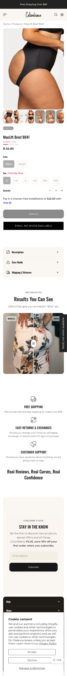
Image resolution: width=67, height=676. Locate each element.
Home (7, 24)
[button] (33, 225)
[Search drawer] (56, 14)
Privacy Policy (48, 643)
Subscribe (33, 567)
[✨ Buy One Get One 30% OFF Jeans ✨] (30, 4)
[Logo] (33, 14)
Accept (32, 652)
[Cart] (62, 14)
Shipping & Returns (21, 272)
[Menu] (5, 14)
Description (18, 252)
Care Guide (17, 262)
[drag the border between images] (33, 343)
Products (17, 24)
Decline (32, 660)
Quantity (6, 190)
